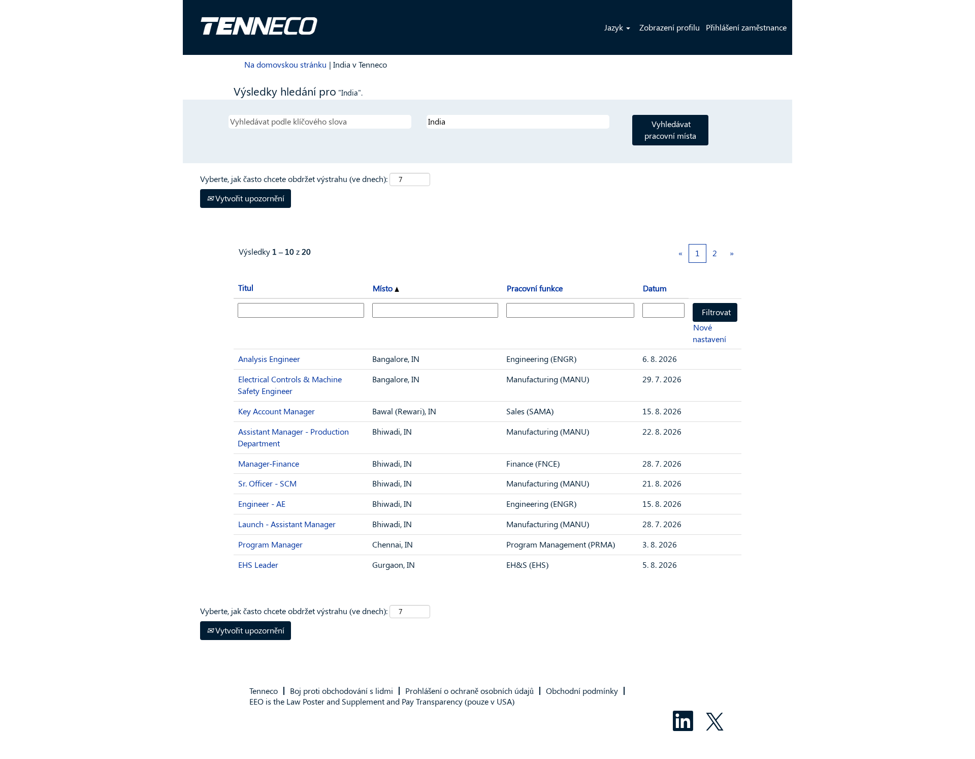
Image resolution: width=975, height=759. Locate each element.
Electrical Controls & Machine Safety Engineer (290, 385)
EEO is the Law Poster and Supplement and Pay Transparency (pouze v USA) (381, 701)
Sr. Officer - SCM (267, 483)
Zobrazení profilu (669, 27)
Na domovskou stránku (285, 64)
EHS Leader (258, 564)
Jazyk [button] (614, 27)
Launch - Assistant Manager (287, 524)
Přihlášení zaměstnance (746, 27)
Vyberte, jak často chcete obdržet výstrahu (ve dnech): (293, 178)
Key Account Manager (276, 411)
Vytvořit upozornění (248, 198)
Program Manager (270, 544)
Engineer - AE (261, 503)
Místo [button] (384, 288)
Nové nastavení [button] (709, 333)
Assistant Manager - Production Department (293, 437)
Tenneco (263, 690)
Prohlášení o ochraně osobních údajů (469, 690)
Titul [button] (245, 287)
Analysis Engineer (269, 358)
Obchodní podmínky (582, 690)
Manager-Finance (268, 463)
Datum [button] (655, 288)
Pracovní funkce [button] (535, 288)
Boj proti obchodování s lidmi (341, 690)
